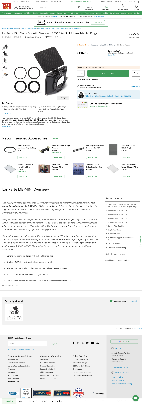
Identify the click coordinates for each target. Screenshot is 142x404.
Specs (20, 401)
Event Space (77, 369)
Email (12, 343)
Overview (9, 401)
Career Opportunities (48, 378)
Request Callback (121, 367)
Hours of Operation (47, 366)
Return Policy (13, 360)
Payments (11, 369)
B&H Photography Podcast (82, 375)
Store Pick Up (117, 377)
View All (56, 138)
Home (4, 28)
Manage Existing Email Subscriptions (21, 349)
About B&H (44, 360)
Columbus (55, 16)
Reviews (32, 401)
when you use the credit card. (120, 53)
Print (58, 37)
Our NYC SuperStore (47, 363)
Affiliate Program (46, 372)
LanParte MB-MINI (75, 28)
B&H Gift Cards (117, 380)
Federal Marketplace (80, 360)
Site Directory (13, 375)
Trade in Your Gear (122, 372)
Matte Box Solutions (44, 28)
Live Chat (132, 1)
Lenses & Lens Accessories (28, 28)
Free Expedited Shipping (121, 383)
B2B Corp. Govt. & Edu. (81, 366)
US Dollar (125, 342)
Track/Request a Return (16, 363)
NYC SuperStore (107, 1)
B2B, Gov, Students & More (21, 1)
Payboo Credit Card (47, 369)
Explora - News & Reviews (82, 372)
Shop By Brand (13, 378)
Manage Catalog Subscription (19, 366)
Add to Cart (108, 73)
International (12, 372)
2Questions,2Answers (33, 37)
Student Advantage (80, 363)
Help (125, 1)
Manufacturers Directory (49, 375)
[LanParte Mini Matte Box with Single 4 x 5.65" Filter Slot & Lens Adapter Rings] (41, 71)
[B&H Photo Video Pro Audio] (7, 6)
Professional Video (13, 28)
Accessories (57, 401)
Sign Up (55, 343)
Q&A (43, 401)
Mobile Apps (100, 393)
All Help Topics (13, 381)
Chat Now (98, 22)
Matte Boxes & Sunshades (60, 28)
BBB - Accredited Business (13, 393)
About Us (118, 1)
